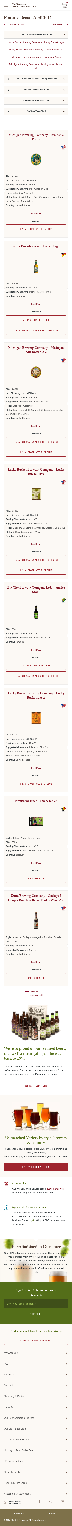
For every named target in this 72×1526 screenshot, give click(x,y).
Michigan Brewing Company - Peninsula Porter (36, 57)
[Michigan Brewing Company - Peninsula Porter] (36, 159)
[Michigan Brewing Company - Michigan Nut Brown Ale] (36, 372)
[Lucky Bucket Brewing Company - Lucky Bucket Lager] (36, 718)
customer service (55, 1188)
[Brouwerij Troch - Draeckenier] (36, 821)
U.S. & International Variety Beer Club (36, 330)
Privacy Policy (20, 1513)
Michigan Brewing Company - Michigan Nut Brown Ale (36, 66)
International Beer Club (36, 320)
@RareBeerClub (15, 1504)
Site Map (52, 1513)
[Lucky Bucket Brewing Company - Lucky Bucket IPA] (36, 494)
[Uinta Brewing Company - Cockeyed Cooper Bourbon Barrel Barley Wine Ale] (36, 920)
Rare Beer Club (36, 878)
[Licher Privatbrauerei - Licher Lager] (36, 266)
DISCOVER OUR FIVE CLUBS (36, 1167)
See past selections (36, 1086)
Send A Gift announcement (36, 1340)
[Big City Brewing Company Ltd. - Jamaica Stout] (36, 612)
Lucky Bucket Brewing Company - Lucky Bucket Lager (36, 42)
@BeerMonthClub (15, 1501)
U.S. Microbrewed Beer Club (36, 229)
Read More (36, 213)
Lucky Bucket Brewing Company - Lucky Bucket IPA (36, 49)
